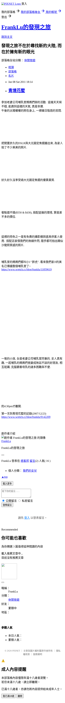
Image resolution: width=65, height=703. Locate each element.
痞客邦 (25, 460)
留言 (32, 460)
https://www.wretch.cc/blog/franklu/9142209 (25, 416)
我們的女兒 (30, 470)
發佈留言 (7, 505)
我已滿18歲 (8, 696)
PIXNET (16, 650)
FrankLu (6, 441)
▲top (4, 476)
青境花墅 (16, 90)
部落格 (12, 71)
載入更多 (7, 483)
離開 (20, 696)
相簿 (11, 67)
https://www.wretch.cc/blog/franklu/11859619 (26, 269)
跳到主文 (6, 36)
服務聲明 (37, 654)
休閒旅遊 (29, 60)
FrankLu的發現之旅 (26, 27)
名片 (11, 75)
